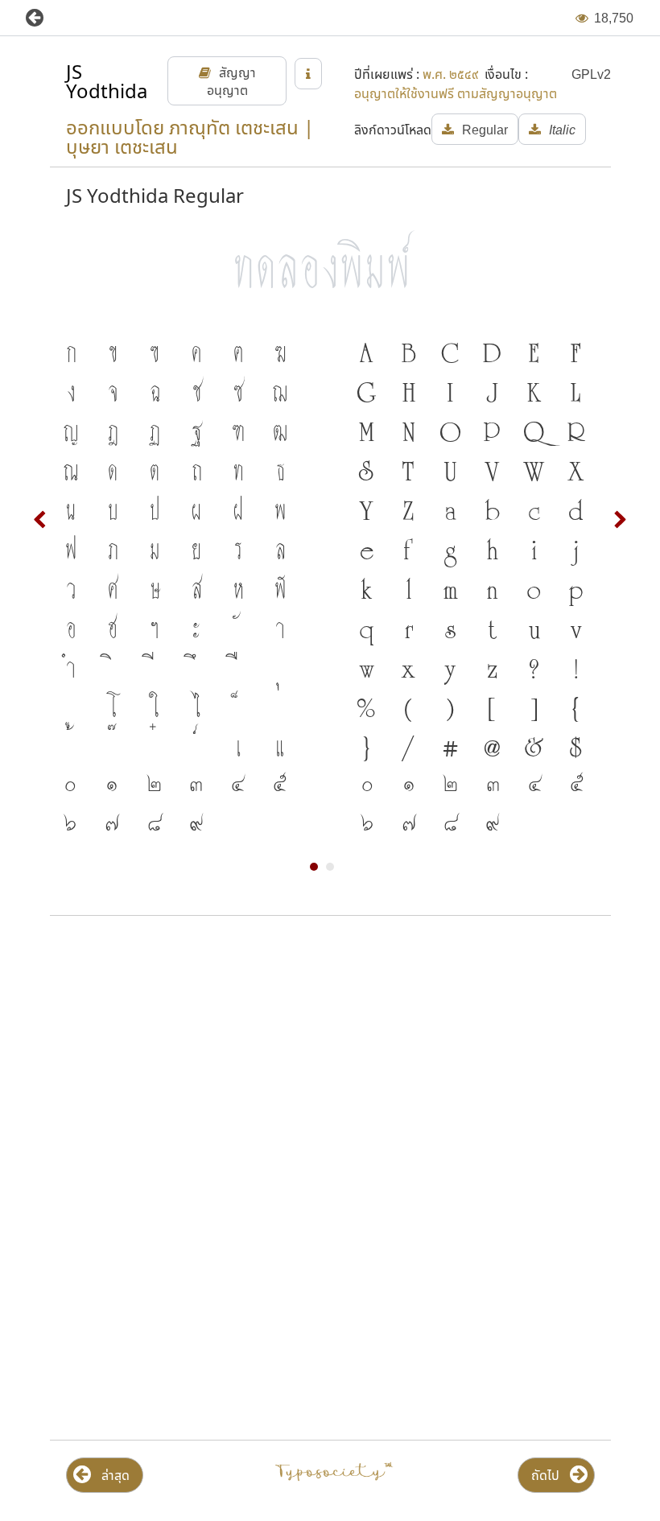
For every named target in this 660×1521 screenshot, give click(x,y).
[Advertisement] (330, 1057)
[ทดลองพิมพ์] (330, 264)
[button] (46, 18)
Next (620, 520)
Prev (40, 520)
